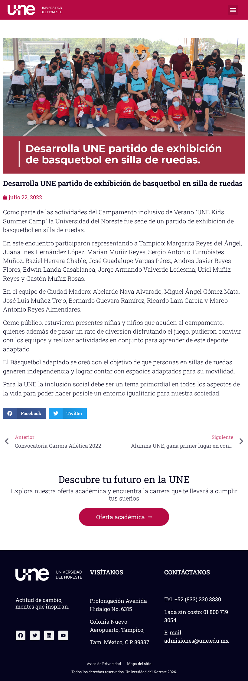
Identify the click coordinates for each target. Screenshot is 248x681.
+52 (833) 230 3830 (198, 599)
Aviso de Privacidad (104, 663)
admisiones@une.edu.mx (196, 640)
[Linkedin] (49, 635)
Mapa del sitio (139, 663)
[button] (233, 10)
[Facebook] (20, 635)
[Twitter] (35, 635)
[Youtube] (63, 635)
